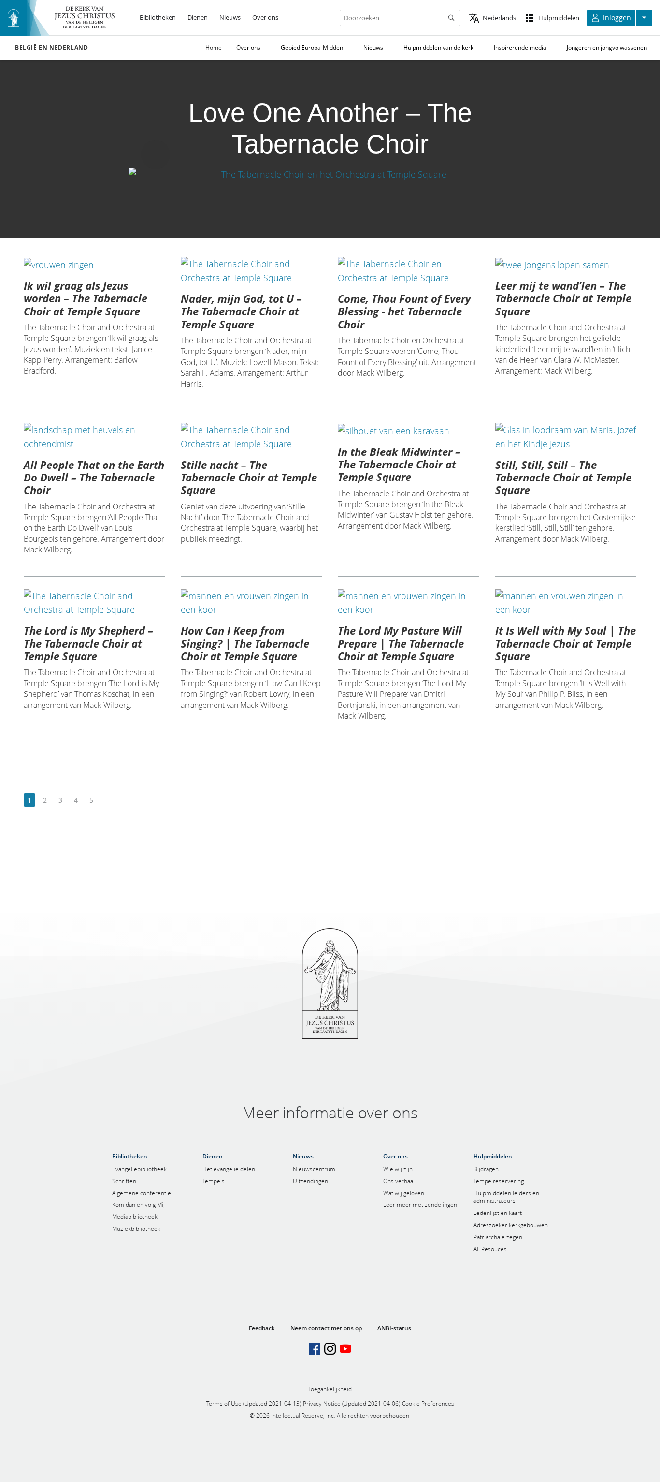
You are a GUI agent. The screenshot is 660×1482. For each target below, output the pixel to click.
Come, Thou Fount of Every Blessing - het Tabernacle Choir (404, 311)
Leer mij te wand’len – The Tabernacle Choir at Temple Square (563, 298)
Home (213, 47)
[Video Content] (330, 174)
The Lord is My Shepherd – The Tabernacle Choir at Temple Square (88, 643)
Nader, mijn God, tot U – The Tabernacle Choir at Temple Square (241, 311)
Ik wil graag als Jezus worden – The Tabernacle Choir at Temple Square (85, 298)
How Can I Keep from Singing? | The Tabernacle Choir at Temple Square (245, 643)
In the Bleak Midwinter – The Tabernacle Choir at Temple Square (399, 464)
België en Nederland (51, 47)
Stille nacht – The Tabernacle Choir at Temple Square (249, 477)
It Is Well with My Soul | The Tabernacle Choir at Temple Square (565, 643)
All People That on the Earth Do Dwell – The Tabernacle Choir (94, 477)
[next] (106, 800)
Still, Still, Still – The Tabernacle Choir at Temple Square (563, 477)
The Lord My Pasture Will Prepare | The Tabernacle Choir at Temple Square (401, 643)
